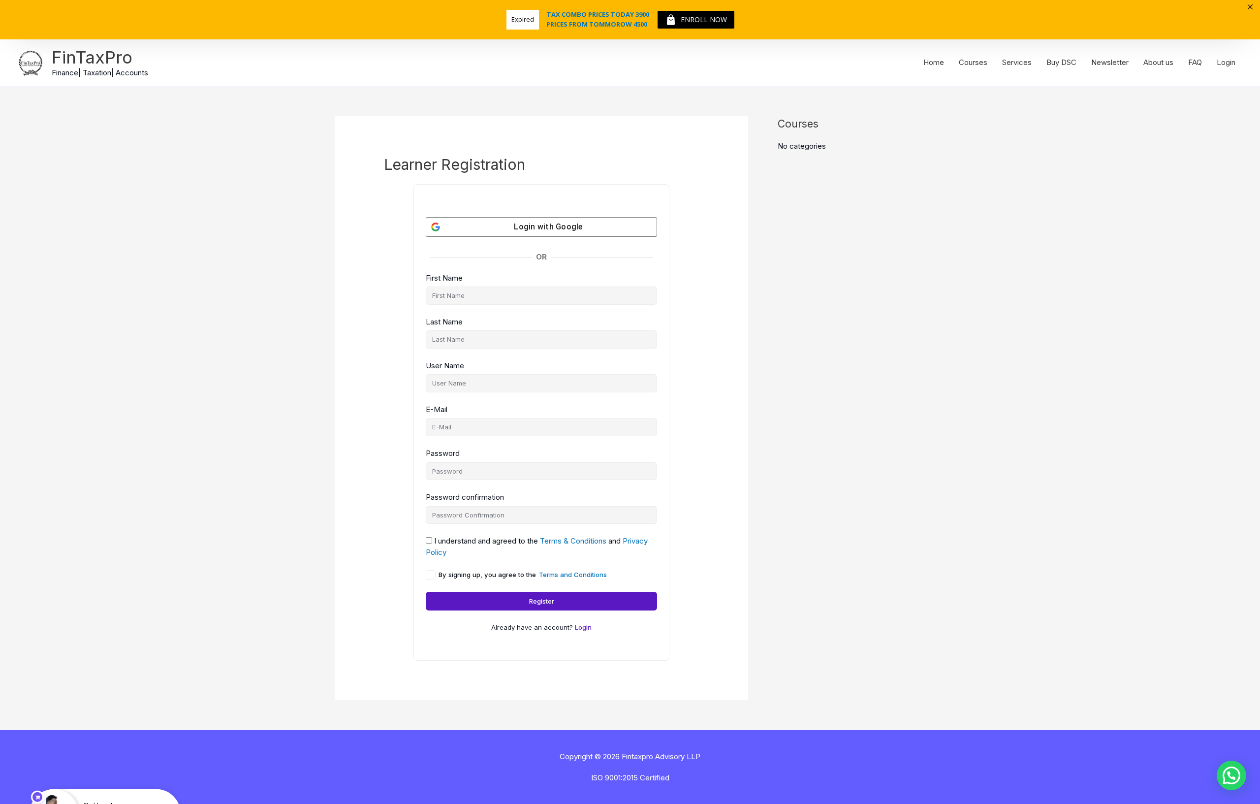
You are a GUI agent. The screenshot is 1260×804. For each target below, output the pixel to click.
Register (541, 601)
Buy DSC (1061, 62)
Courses (973, 62)
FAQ (1195, 62)
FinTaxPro (92, 57)
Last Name (444, 321)
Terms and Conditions (573, 575)
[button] (1231, 775)
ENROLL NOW (704, 19)
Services (1017, 62)
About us (1158, 62)
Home (933, 62)
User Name (445, 365)
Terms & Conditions (573, 541)
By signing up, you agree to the (523, 575)
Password (443, 453)
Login (1226, 62)
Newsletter (1110, 62)
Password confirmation (465, 497)
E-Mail (436, 409)
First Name (444, 278)
